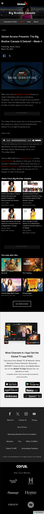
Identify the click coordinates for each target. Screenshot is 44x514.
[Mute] (33, 140)
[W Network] (31, 505)
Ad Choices (39, 512)
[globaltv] (22, 3)
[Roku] (33, 389)
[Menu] (2, 3)
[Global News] (13, 481)
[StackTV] (13, 505)
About (36, 22)
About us (10, 420)
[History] (30, 481)
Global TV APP (11, 448)
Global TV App (7, 161)
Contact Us (23, 420)
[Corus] (22, 466)
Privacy (34, 420)
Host (29, 22)
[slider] (38, 140)
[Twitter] (10, 56)
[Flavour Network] (13, 493)
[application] (22, 140)
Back (4, 30)
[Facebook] (4, 56)
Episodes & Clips (10, 22)
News (22, 22)
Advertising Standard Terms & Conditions (22, 434)
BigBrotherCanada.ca (10, 166)
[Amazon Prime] (11, 389)
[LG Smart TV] (33, 395)
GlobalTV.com (27, 158)
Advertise (9, 441)
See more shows (22, 304)
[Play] (4, 140)
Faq (19, 441)
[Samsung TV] (11, 395)
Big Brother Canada (22, 94)
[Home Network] (30, 493)
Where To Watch (32, 441)
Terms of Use (22, 427)
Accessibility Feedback (30, 448)
